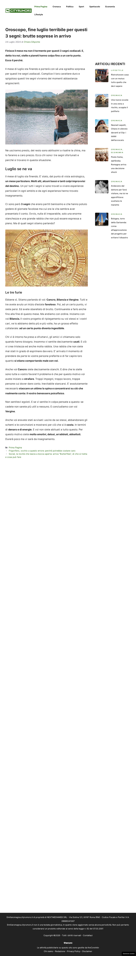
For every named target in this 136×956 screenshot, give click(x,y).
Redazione (60, 951)
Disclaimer (87, 951)
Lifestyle (38, 14)
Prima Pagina (40, 6)
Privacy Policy (73, 951)
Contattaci (88, 935)
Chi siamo (48, 951)
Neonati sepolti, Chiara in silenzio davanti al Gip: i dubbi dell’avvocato (119, 132)
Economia (110, 6)
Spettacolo (94, 6)
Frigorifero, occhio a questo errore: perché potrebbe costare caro (42, 450)
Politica (69, 6)
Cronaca (57, 6)
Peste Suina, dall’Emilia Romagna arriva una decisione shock (118, 164)
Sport (81, 6)
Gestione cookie (129, 954)
